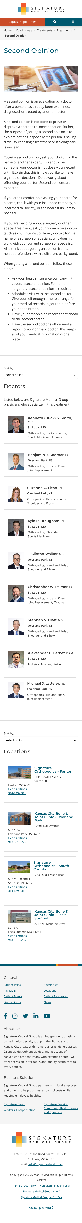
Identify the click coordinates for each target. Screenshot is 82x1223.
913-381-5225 (17, 842)
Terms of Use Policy (24, 1185)
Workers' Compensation (19, 1110)
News (47, 1002)
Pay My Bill (11, 990)
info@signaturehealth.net (45, 1164)
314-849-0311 (17, 793)
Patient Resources (56, 996)
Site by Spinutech (39, 1208)
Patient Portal (13, 985)
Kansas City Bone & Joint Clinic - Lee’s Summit (51, 914)
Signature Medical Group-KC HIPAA (41, 1197)
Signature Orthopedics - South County (51, 865)
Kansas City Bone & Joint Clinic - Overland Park (53, 817)
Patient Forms (13, 996)
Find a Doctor (12, 1002)
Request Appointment (23, 22)
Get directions (17, 789)
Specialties (51, 985)
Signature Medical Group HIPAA (41, 1191)
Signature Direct (14, 1104)
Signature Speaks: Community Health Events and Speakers (61, 1108)
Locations (50, 990)
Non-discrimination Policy (55, 1185)
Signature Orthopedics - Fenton (53, 769)
